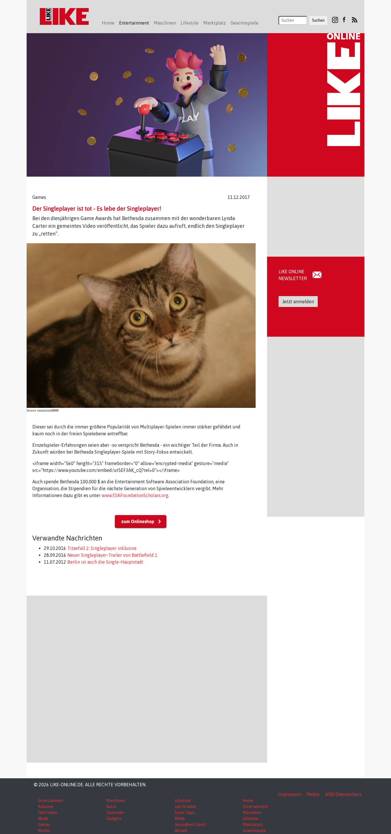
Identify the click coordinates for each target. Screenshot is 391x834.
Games (44, 824)
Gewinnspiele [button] (244, 22)
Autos (111, 806)
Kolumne (45, 806)
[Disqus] (147, 678)
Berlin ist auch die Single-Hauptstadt (104, 561)
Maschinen (115, 800)
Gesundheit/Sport (190, 824)
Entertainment (51, 800)
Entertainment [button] (134, 22)
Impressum (289, 794)
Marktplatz (253, 824)
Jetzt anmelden (298, 301)
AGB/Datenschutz (343, 794)
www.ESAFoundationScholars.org (135, 495)
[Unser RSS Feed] (354, 19)
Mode (180, 818)
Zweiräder (115, 812)
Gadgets (113, 818)
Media (313, 794)
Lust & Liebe (185, 806)
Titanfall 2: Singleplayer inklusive (101, 548)
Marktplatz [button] (214, 22)
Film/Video (47, 812)
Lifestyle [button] (190, 22)
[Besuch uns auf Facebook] (343, 19)
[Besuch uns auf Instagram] (335, 19)
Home (108, 22)
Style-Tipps (185, 812)
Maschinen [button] (165, 22)
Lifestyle (182, 800)
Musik (43, 818)
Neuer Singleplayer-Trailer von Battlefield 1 (111, 555)
